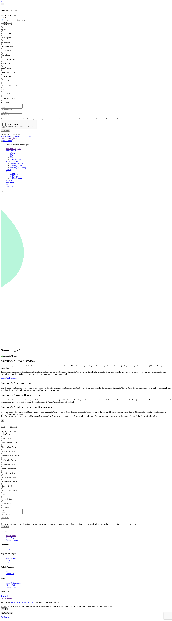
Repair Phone (11, 536)
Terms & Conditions (13, 583)
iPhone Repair (11, 538)
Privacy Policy (11, 585)
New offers (10, 182)
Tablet (14, 20)
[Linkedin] (5, 596)
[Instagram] (7, 596)
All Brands (10, 172)
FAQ (7, 572)
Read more (5, 617)
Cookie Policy (11, 587)
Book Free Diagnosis (9, 139)
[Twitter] (3, 596)
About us (9, 180)
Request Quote (6, 598)
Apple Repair (11, 151)
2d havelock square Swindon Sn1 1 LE (16, 137)
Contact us (9, 187)
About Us (9, 549)
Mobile (6, 20)
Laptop (8, 562)
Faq (7, 184)
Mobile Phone (11, 558)
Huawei (8, 170)
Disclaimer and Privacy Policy (21, 602)
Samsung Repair (12, 161)
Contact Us (10, 574)
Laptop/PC (23, 20)
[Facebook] (1, 596)
